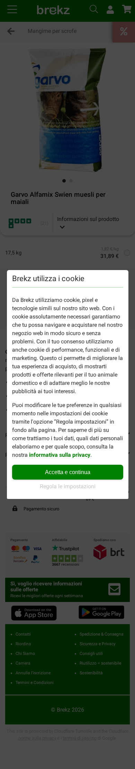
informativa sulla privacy (59, 455)
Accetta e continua (67, 472)
